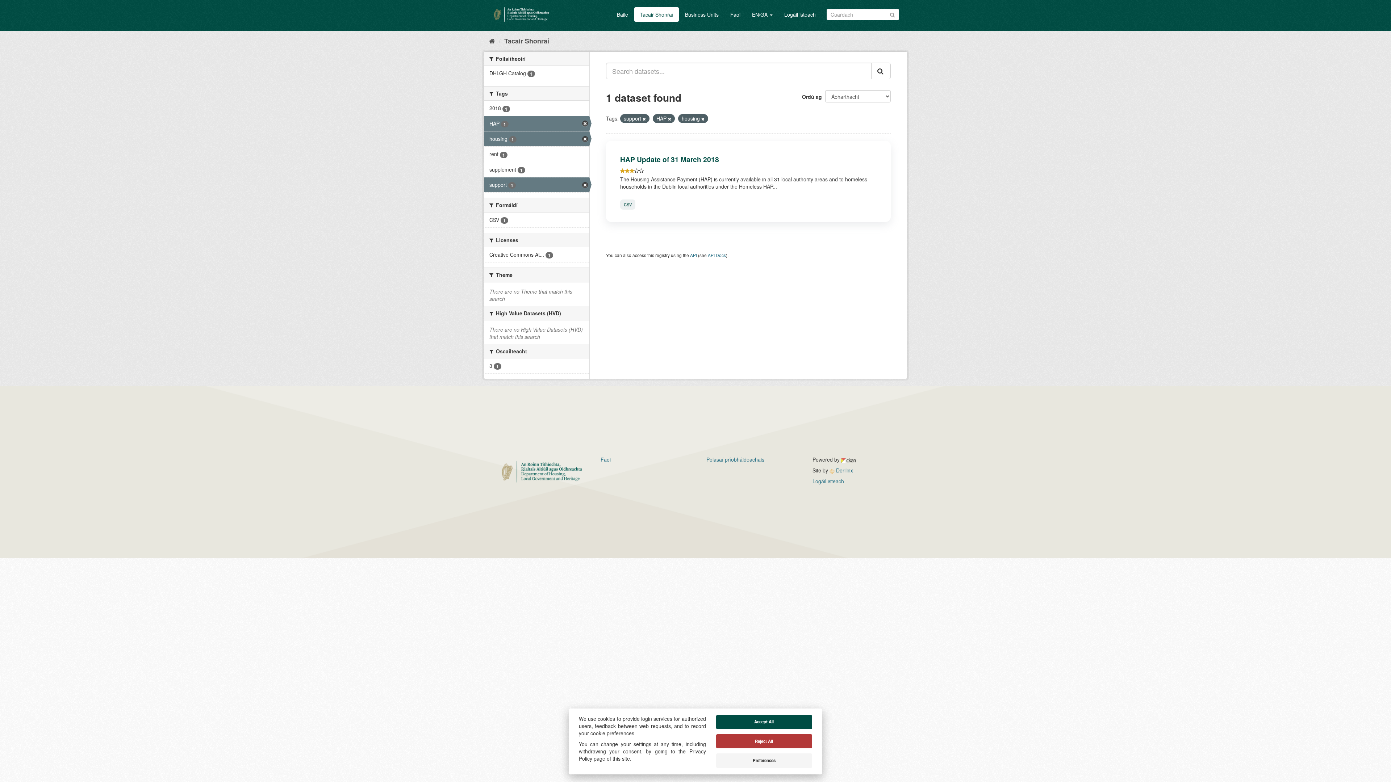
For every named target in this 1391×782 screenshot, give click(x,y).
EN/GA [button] (760, 14)
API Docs (717, 255)
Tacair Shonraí (656, 14)
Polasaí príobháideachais (735, 459)
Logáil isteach (800, 14)
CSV (628, 204)
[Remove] (644, 119)
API (693, 255)
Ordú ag (812, 96)
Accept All (764, 722)
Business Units (702, 14)
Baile (622, 14)
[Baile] (492, 40)
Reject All (764, 741)
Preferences (764, 760)
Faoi (735, 14)
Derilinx (844, 470)
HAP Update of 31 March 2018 (669, 159)
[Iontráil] (892, 14)
